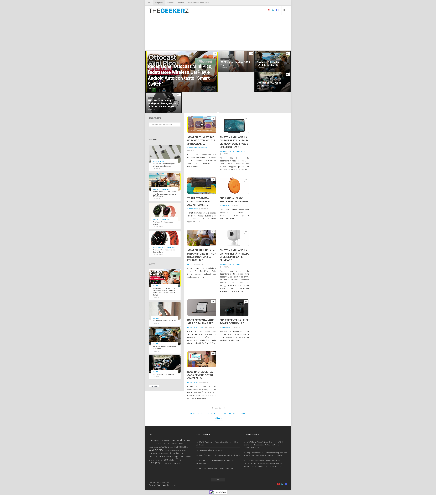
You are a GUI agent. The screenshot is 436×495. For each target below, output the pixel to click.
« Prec (192, 414)
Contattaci (180, 3)
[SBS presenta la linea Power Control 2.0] (234, 307)
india (184, 447)
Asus (150, 444)
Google (165, 446)
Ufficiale (164, 463)
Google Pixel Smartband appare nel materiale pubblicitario (219, 455)
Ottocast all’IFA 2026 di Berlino (163, 374)
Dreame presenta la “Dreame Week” (210, 450)
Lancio (158, 450)
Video (170, 463)
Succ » (243, 414)
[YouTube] (269, 10)
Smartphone (186, 457)
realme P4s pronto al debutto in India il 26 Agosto (215, 468)
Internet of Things (200, 148)
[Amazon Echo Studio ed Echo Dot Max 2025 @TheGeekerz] (201, 124)
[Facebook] (277, 10)
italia (151, 450)
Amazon (173, 440)
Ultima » (218, 418)
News (229, 59)
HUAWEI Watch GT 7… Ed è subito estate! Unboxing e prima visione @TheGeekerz (164, 194)
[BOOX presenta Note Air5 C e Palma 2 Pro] (201, 307)
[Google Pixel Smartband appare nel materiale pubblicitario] (165, 154)
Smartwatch (157, 189)
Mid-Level (168, 451)
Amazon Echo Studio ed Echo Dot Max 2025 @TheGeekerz (201, 140)
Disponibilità (167, 444)
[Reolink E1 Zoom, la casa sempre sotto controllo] (201, 359)
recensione (154, 456)
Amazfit (167, 440)
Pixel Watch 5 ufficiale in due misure (269, 455)
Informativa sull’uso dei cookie (198, 3)
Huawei (178, 447)
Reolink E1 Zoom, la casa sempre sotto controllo (200, 375)
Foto (180, 444)
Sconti (179, 457)
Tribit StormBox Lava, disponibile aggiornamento (198, 201)
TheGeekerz (171, 460)
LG (164, 450)
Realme (179, 453)
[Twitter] (273, 10)
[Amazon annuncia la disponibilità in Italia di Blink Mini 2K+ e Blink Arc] (234, 238)
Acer (151, 440)
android (181, 440)
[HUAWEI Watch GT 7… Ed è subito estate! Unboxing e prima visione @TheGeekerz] (165, 182)
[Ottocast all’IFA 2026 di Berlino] (272, 82)
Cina (161, 443)
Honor (172, 447)
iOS (187, 447)
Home (149, 3)
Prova (172, 453)
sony (160, 460)
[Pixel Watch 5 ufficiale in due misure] (165, 212)
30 (230, 414)
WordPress (161, 485)
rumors (163, 456)
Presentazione (165, 454)
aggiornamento (159, 440)
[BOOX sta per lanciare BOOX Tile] (236, 61)
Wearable (161, 161)
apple (189, 440)
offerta (184, 450)
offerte (152, 453)
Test (164, 460)
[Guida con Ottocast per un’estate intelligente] (272, 61)
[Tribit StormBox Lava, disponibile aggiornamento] (201, 186)
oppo (157, 453)
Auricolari (155, 444)
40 (234, 414)
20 (225, 414)
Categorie (158, 3)
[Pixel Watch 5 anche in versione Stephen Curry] (165, 240)
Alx (175, 485)
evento (174, 444)
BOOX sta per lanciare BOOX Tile (164, 321)
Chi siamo (170, 3)
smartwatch (153, 460)
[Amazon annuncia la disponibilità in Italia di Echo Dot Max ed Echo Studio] (201, 238)
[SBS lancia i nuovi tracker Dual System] (234, 186)
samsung (172, 456)
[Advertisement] (218, 33)
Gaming (158, 447)
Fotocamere (152, 447)
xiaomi (176, 463)
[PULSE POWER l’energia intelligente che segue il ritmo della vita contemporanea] (163, 103)
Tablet (201, 327)
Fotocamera (185, 444)
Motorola (175, 450)
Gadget (150, 62)
